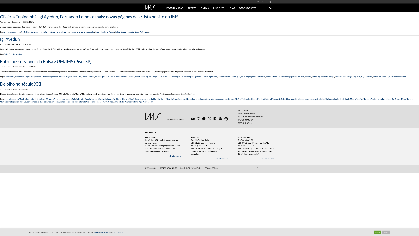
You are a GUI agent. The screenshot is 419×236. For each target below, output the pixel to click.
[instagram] (198, 119)
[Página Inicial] (150, 7)
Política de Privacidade (102, 232)
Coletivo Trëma (114, 76)
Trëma (92, 102)
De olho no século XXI (20, 84)
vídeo (150, 32)
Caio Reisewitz (78, 99)
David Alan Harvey (120, 99)
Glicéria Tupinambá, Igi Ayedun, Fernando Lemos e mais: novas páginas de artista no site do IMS (89, 16)
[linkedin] (215, 119)
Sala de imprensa (245, 120)
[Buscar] (270, 7)
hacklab (271, 167)
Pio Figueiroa (13, 102)
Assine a (246, 114)
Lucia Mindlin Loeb (341, 99)
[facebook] (204, 119)
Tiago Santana (133, 32)
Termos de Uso (211, 168)
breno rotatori (65, 99)
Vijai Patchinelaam (394, 76)
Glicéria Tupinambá (86, 32)
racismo (308, 76)
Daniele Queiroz (127, 76)
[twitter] (209, 119)
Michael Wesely (369, 99)
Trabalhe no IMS (245, 123)
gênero (198, 76)
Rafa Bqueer (109, 32)
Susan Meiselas (71, 102)
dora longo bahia (155, 76)
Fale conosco (244, 110)
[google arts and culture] (226, 119)
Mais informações (174, 156)
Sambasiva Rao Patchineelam (42, 102)
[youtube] (193, 119)
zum (404, 76)
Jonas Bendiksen (297, 99)
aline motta (19, 76)
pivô (302, 76)
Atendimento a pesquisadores (251, 117)
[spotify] (220, 119)
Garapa (231, 99)
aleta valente (9, 76)
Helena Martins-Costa (227, 76)
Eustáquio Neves (179, 76)
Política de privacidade (190, 168)
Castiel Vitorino (88, 76)
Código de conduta (168, 168)
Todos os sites (247, 8)
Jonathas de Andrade (313, 99)
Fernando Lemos (62, 32)
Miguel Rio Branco (393, 99)
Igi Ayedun (99, 32)
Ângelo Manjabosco (33, 76)
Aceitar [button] (377, 232)
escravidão (167, 76)
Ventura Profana (131, 102)
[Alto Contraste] (270, 1)
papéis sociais (294, 76)
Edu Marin (160, 99)
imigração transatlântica (255, 76)
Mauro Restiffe (356, 99)
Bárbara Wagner (65, 76)
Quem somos (150, 168)
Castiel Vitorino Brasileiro (31, 32)
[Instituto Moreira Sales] (164, 116)
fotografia (74, 32)
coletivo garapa (101, 76)
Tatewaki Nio (340, 76)
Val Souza (143, 32)
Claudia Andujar (91, 99)
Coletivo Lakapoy (105, 99)
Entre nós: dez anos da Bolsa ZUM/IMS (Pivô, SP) (46, 61)
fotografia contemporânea (216, 99)
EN (258, 2)
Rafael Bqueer (121, 32)
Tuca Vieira (100, 102)
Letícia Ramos (283, 76)
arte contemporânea (12, 32)
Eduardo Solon (171, 99)
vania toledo (119, 102)
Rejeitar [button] (386, 232)
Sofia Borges (329, 76)
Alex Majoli (19, 99)
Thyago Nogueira (353, 76)
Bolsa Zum (8, 54)
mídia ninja (380, 99)
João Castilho (271, 76)
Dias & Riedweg (141, 76)
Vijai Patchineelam (146, 102)
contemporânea (48, 32)
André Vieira (40, 99)
